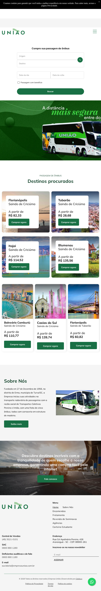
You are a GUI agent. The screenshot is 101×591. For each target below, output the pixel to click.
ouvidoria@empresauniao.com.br (18, 565)
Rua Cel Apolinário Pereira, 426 (68, 539)
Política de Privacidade (34, 584)
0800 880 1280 (9, 548)
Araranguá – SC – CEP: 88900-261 (70, 542)
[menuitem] (56, 507)
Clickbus (79, 579)
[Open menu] (95, 31)
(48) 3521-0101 (10, 539)
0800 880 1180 (9, 557)
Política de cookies (65, 584)
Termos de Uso (50, 585)
